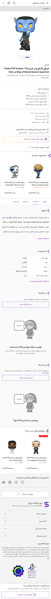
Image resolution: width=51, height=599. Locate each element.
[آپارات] (16, 482)
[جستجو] (14, 3)
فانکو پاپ (9, 218)
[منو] (3, 3)
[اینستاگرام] (22, 482)
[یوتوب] (3, 482)
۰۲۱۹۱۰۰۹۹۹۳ (38, 506)
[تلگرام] (10, 482)
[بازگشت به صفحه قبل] (47, 3)
